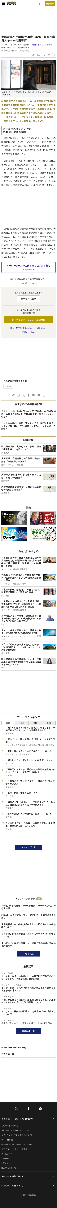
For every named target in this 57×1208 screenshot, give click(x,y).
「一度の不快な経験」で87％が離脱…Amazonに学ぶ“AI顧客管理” (28, 907)
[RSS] (41, 1108)
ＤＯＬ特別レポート (21, 47)
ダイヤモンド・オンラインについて (17, 1118)
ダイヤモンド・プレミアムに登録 (29, 319)
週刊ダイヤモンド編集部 (42, 44)
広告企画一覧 (7, 1054)
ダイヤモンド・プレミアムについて (16, 1130)
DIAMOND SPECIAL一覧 (13, 1047)
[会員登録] (50, 3)
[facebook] (28, 1108)
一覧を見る (28, 953)
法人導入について (8, 1167)
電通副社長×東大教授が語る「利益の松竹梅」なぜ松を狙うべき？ (28, 926)
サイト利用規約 (7, 1139)
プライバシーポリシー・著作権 (14, 1149)
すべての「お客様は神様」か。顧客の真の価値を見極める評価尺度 (28, 944)
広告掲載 (5, 1158)
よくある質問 (6, 1153)
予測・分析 (6, 47)
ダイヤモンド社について (12, 1185)
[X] (16, 1108)
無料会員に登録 (28, 298)
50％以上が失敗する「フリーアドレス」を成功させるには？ (28, 916)
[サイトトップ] (11, 3)
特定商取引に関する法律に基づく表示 (17, 1144)
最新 (8, 722)
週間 (35, 722)
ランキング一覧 (28, 847)
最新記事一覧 (28, 1030)
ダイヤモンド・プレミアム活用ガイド (17, 1135)
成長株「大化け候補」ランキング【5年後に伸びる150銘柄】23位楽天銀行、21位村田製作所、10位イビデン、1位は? (28, 414)
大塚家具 (8, 386)
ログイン (38, 3)
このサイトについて (9, 1125)
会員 (49, 722)
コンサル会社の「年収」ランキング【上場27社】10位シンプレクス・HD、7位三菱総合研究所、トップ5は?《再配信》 (28, 426)
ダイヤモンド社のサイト (12, 1176)
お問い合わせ (6, 1163)
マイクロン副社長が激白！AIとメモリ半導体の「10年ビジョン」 (28, 935)
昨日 (22, 722)
